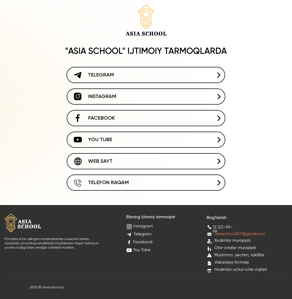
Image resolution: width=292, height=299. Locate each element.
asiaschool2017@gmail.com (239, 234)
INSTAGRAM (102, 96)
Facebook (143, 242)
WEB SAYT (100, 161)
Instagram (143, 226)
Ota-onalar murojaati (235, 248)
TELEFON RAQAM (108, 182)
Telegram (142, 234)
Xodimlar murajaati (232, 240)
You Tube (141, 250)
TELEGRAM (101, 75)
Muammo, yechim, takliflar (239, 255)
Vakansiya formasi (231, 262)
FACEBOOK (101, 118)
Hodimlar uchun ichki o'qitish (240, 269)
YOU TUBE (100, 139)
